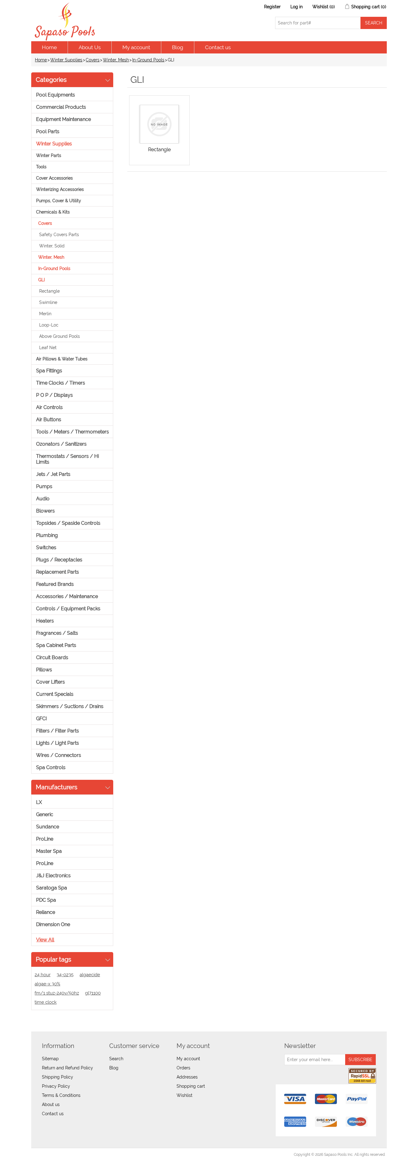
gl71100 (93, 993)
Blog (177, 47)
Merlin (45, 313)
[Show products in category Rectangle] (159, 124)
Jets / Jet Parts (53, 474)
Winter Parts (48, 155)
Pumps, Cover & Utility (58, 200)
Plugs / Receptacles (59, 560)
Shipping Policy (57, 1077)
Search (116, 1058)
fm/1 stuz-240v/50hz (57, 993)
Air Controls (49, 407)
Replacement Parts (57, 572)
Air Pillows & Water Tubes (62, 358)
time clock (46, 1002)
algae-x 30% (47, 984)
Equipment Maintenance (63, 119)
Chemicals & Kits (53, 212)
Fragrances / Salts (57, 633)
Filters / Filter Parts (57, 731)
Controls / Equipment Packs (68, 609)
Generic (44, 814)
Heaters (45, 621)
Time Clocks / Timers (60, 383)
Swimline (48, 302)
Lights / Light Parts (57, 743)
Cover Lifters (50, 682)
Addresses (187, 1077)
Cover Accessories (54, 178)
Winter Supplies (66, 59)
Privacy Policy (56, 1086)
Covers (92, 59)
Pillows (44, 670)
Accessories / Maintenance (67, 596)
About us (51, 1104)
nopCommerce (66, 1154)
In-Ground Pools (148, 59)
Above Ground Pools (59, 336)
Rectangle (49, 291)
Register (272, 6)
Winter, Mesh (116, 59)
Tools (41, 166)
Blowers (45, 511)
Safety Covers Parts (59, 234)
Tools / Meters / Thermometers (72, 432)
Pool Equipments (55, 95)
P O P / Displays (54, 395)
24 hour (42, 974)
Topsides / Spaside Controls (68, 523)
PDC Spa (46, 900)
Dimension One (53, 924)
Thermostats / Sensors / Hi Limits (67, 459)
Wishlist (184, 1095)
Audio (43, 499)
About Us (90, 47)
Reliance (45, 912)
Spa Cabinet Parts (56, 645)
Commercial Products (61, 107)
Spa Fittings (49, 371)
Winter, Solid (52, 245)
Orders (183, 1067)
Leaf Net (48, 347)
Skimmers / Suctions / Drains (69, 706)
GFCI (41, 718)
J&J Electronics (53, 875)
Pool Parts (47, 131)
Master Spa (49, 851)
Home (49, 47)
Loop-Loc (48, 325)
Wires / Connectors (58, 755)
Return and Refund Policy (67, 1067)
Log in (296, 6)
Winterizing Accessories (60, 189)
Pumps (44, 486)
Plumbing (47, 535)
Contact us (218, 47)
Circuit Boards (52, 657)
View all (45, 940)
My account (136, 47)
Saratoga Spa (51, 888)
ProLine (44, 839)
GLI (41, 279)
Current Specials (54, 694)
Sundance (47, 827)
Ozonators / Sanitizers (61, 444)
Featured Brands (55, 584)
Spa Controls (50, 767)
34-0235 (65, 974)
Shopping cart (191, 1086)
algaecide (90, 974)
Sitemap (50, 1058)
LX (39, 802)
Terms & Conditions (61, 1095)
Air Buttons (48, 419)
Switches (46, 547)
